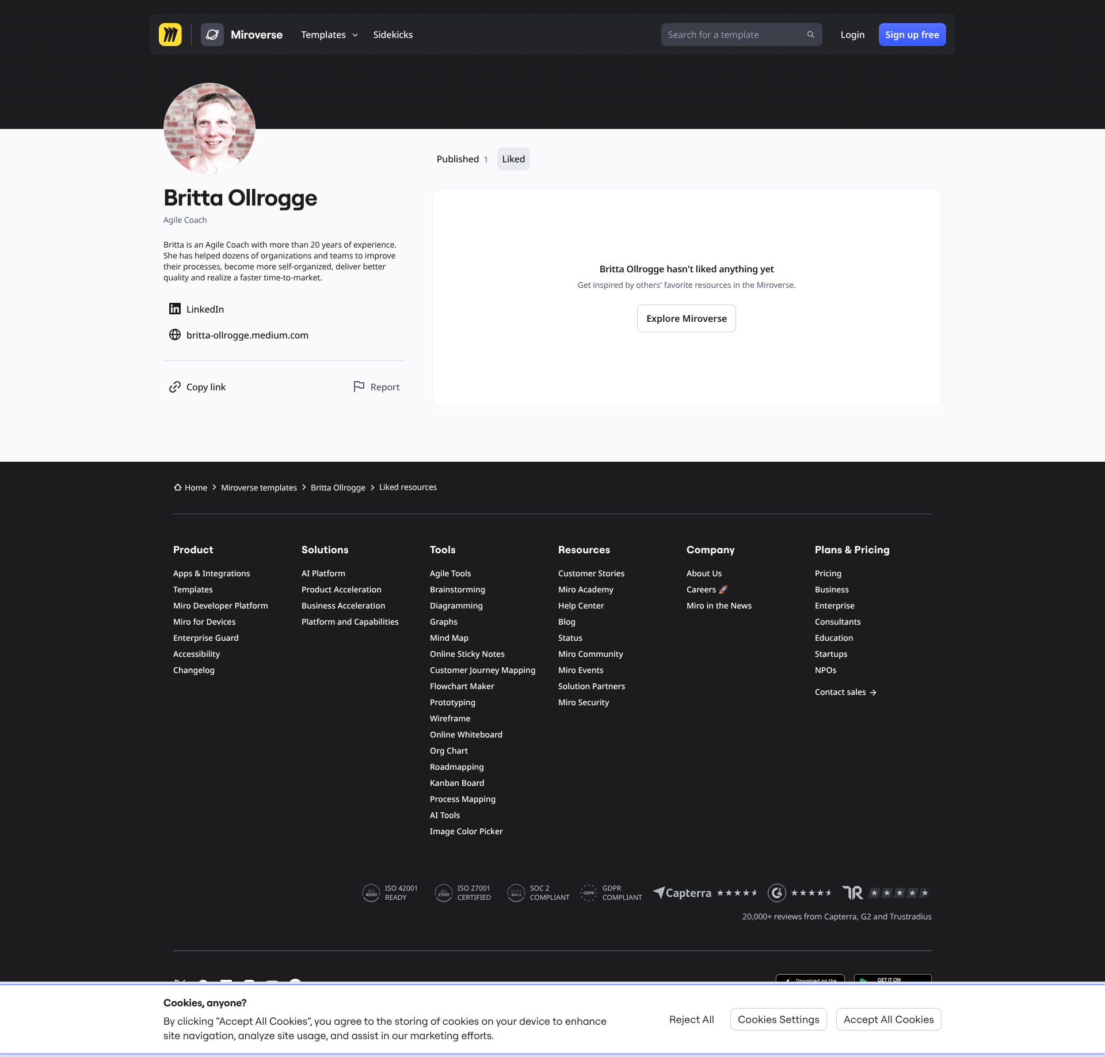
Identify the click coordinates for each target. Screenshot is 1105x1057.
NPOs (825, 670)
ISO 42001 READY (401, 893)
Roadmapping (457, 767)
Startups (831, 654)
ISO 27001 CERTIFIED (474, 893)
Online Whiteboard (466, 734)
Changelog (194, 670)
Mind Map (449, 638)
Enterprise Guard (206, 638)
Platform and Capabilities (350, 622)
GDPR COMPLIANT (622, 893)
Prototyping (452, 702)
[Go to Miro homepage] (170, 34)
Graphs (444, 622)
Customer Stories (591, 573)
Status (570, 638)
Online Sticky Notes (467, 654)
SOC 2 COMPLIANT (550, 893)
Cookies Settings (779, 1019)
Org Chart (449, 751)
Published (463, 159)
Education (834, 638)
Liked (513, 159)
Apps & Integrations (211, 573)
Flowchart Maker (462, 686)
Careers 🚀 (707, 589)
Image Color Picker (466, 831)
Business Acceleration (343, 605)
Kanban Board (457, 783)
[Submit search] (811, 34)
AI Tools (445, 815)
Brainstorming (458, 589)
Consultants (838, 622)
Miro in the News (719, 605)
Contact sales (840, 692)
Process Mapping (463, 799)
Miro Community (590, 654)
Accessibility (196, 654)
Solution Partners (591, 686)
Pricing (828, 573)
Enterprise (835, 605)
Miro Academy (586, 589)
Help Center (581, 605)
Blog (567, 622)
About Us (704, 573)
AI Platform (323, 573)
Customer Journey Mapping (483, 670)
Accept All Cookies (889, 1019)
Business (832, 589)
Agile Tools (450, 573)
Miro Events (581, 670)
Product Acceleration (342, 589)
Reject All (691, 1019)
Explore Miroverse (686, 318)
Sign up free (912, 34)
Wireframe (450, 718)
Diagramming (456, 605)
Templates (193, 589)
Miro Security (583, 702)
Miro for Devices (204, 622)
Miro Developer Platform (220, 605)
